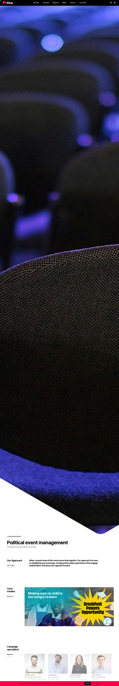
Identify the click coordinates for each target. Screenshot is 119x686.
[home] (8, 2)
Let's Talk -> (11, 565)
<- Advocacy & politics (14, 536)
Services (36, 2)
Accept (87, 683)
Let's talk (82, 2)
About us (56, 2)
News (64, 2)
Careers (73, 2)
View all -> (10, 596)
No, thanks (95, 683)
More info (81, 683)
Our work (46, 2)
